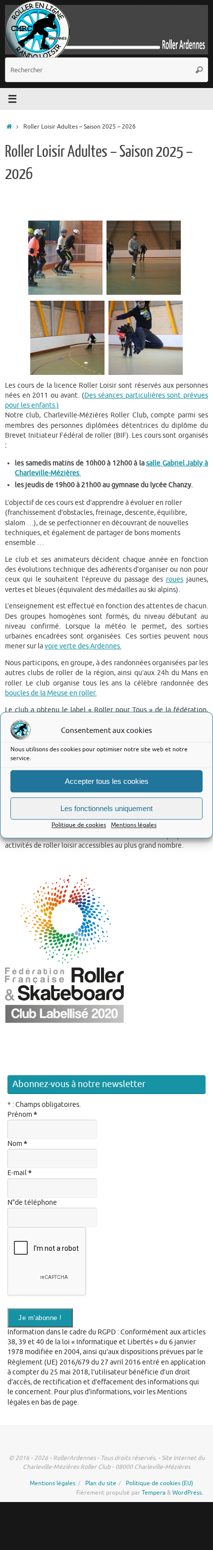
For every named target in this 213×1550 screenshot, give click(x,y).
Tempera (153, 1493)
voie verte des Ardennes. (83, 646)
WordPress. (187, 1493)
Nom (17, 1144)
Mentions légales (134, 825)
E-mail (19, 1173)
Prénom (22, 1114)
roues (174, 579)
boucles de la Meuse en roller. (51, 693)
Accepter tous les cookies (107, 781)
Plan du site (100, 1483)
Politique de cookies (79, 825)
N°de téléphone (32, 1202)
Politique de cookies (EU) (159, 1483)
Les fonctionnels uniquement (106, 808)
